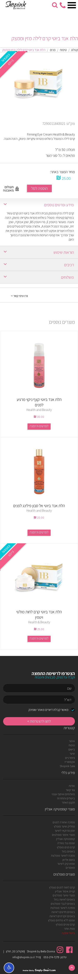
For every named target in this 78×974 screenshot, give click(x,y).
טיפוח (63, 50)
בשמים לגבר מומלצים (63, 904)
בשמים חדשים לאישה (63, 912)
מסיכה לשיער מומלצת (62, 908)
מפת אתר (69, 928)
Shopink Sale (67, 766)
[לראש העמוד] (72, 968)
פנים (53, 50)
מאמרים (70, 868)
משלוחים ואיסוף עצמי (63, 794)
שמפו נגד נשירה (66, 843)
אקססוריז (69, 762)
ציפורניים (70, 758)
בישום (71, 749)
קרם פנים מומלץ (66, 847)
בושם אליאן (68, 860)
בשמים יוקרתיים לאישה (62, 916)
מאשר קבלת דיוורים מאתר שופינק (48, 710)
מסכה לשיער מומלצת (63, 855)
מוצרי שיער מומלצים (64, 895)
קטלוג (74, 50)
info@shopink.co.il (23, 957)
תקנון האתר (68, 802)
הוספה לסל (39, 188)
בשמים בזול (68, 851)
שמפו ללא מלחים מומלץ (61, 920)
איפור (72, 741)
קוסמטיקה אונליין (65, 839)
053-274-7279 (51, 957)
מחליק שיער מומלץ (64, 826)
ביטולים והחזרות (66, 798)
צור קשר (70, 790)
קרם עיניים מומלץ (65, 924)
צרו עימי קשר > (19, 296)
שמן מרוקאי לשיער (64, 830)
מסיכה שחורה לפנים (64, 822)
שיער (72, 753)
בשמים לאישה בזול (64, 899)
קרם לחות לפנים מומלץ (62, 887)
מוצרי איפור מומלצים (63, 835)
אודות (72, 786)
